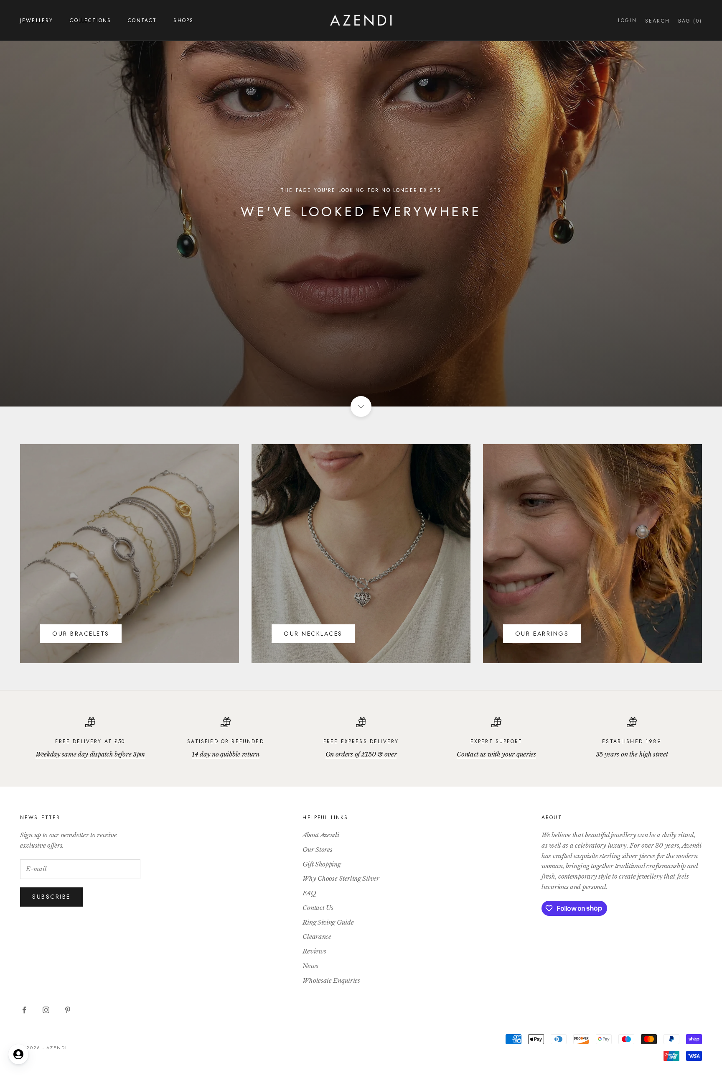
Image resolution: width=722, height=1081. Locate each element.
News (310, 966)
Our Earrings (542, 633)
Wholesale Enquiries (331, 980)
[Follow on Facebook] (24, 1010)
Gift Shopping (322, 864)
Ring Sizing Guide (328, 922)
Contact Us (318, 908)
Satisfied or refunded (225, 741)
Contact (142, 20)
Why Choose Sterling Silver (341, 878)
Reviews (314, 951)
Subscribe (51, 896)
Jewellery (36, 20)
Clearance (317, 936)
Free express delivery (361, 741)
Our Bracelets (80, 633)
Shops (183, 20)
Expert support (496, 741)
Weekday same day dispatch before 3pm (90, 754)
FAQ (309, 893)
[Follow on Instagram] (46, 1010)
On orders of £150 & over (361, 754)
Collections (90, 20)
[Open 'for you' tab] (18, 1054)
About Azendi (321, 835)
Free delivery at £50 (90, 741)
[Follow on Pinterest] (68, 1010)
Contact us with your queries (496, 754)
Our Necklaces (313, 633)
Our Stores (317, 850)
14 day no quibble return (225, 754)
